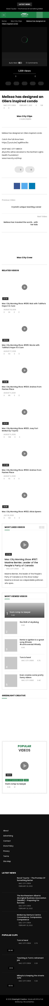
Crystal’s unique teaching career (26, 207)
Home (4, 21)
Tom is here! (25, 657)
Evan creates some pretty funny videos (31, 676)
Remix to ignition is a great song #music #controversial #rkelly (32, 642)
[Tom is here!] (11, 663)
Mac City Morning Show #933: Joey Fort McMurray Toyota (20, 429)
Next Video (42, 216)
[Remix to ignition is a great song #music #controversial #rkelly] (11, 645)
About (6, 830)
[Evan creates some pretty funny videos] (11, 680)
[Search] (46, 15)
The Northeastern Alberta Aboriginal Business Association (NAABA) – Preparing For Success (31, 899)
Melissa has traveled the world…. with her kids (21, 223)
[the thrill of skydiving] (11, 627)
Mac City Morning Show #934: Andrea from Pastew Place (21, 388)
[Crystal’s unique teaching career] (5, 207)
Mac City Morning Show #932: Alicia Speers (21, 511)
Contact (7, 841)
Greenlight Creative (19, 999)
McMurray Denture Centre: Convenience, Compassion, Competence (29, 917)
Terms (6, 856)
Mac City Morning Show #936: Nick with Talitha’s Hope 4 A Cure (24, 304)
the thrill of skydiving (29, 622)
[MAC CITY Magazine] (24, 15)
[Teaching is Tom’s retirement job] (8, 963)
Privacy (6, 851)
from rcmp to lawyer (20, 612)
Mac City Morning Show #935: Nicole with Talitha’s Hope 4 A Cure (20, 346)
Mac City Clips (16, 21)
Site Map (7, 861)
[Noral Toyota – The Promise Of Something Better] (8, 883)
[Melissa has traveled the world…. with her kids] (43, 223)
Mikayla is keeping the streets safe (30, 976)
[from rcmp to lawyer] (24, 610)
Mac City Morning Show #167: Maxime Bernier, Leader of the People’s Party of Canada (21, 562)
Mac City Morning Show (14, 780)
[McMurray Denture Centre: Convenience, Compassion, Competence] (8, 920)
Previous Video (8, 200)
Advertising (8, 836)
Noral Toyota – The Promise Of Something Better (24, 9)
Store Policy (8, 846)
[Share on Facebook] (17, 186)
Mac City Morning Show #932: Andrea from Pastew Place (21, 471)
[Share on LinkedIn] (32, 186)
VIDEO (26, 780)
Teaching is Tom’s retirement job (30, 959)
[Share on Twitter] (24, 186)
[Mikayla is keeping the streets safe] (8, 981)
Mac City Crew (10, 105)
